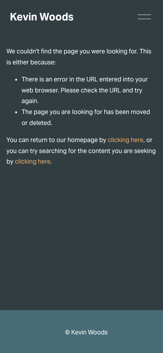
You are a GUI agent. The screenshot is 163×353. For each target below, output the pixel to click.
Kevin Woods (42, 16)
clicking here (125, 140)
